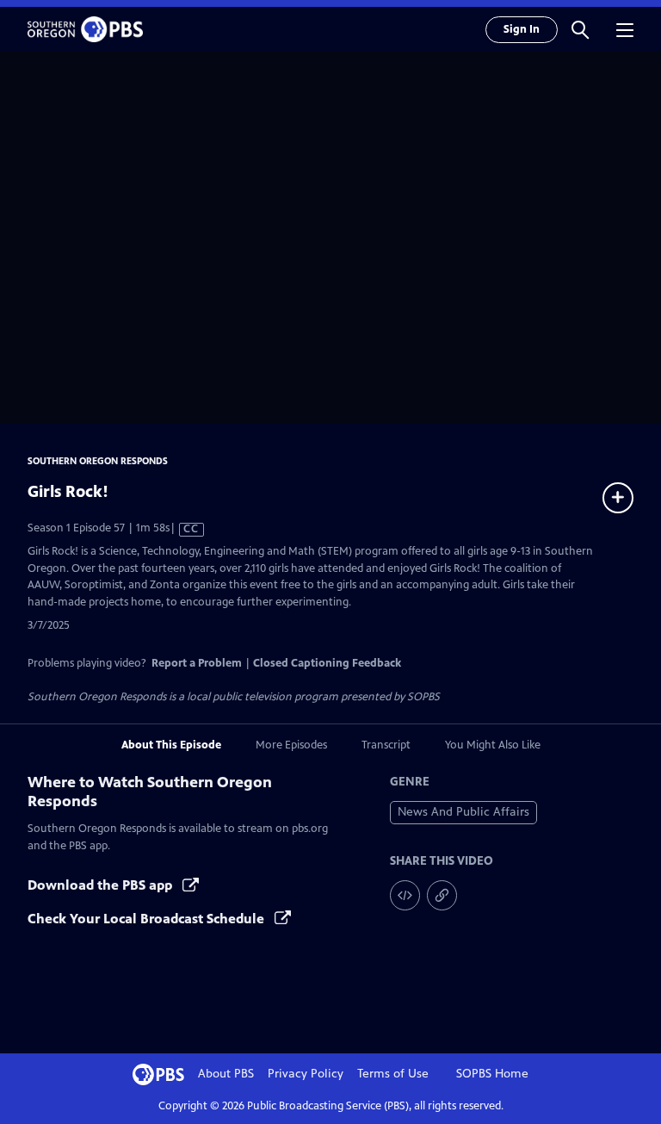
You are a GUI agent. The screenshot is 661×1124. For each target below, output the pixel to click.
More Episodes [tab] (291, 745)
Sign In (521, 29)
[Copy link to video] (442, 895)
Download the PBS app (102, 885)
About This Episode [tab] (171, 745)
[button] (580, 29)
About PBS (226, 1073)
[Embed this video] (405, 895)
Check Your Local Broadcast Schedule (148, 918)
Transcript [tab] (386, 745)
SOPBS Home (492, 1073)
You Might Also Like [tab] (493, 745)
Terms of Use (393, 1073)
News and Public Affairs (463, 811)
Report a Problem (196, 663)
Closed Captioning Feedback (327, 663)
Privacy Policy (305, 1073)
